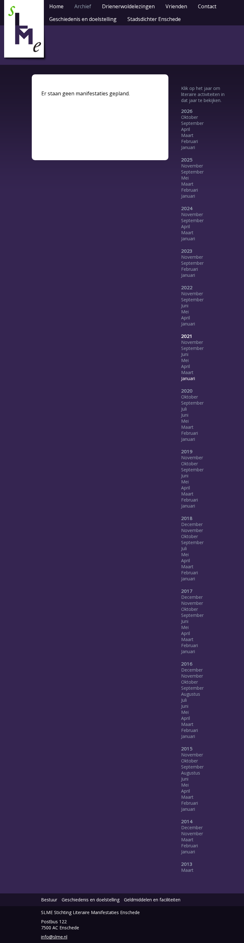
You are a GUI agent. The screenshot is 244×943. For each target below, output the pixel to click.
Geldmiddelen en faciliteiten (152, 900)
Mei (185, 178)
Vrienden (176, 6)
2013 (187, 864)
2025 (187, 159)
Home (56, 6)
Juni (184, 306)
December (192, 524)
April (185, 129)
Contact (207, 6)
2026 (187, 111)
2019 (187, 451)
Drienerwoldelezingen (128, 6)
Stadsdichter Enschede (154, 19)
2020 (187, 390)
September (192, 123)
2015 (187, 748)
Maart (187, 135)
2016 (187, 663)
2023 (187, 251)
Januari (188, 147)
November (192, 166)
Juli (184, 409)
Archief (82, 6)
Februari (189, 141)
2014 (187, 821)
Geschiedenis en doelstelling (83, 19)
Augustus (190, 694)
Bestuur (49, 900)
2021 (187, 336)
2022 (187, 287)
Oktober (189, 117)
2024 (187, 208)
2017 (187, 591)
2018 (187, 518)
